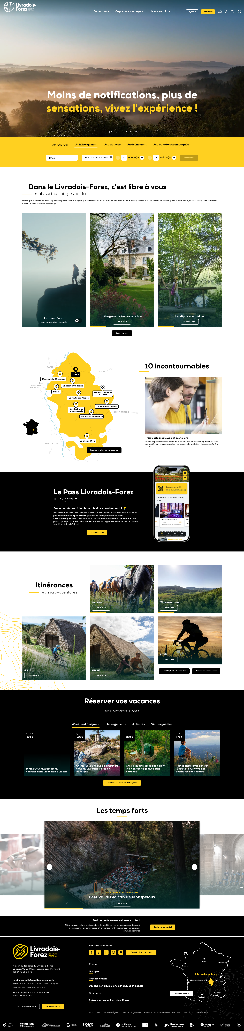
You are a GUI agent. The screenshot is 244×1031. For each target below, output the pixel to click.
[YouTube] (120, 952)
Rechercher (189, 158)
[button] (101, 12)
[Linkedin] (106, 952)
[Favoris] (233, 12)
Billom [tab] (22, 984)
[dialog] (141, 952)
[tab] (86, 145)
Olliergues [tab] (54, 984)
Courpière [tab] (30, 984)
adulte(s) (133, 157)
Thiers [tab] (38, 984)
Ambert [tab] (15, 984)
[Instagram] (113, 952)
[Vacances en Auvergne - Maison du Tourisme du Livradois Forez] (20, 7)
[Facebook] (91, 952)
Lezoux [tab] (45, 984)
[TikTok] (98, 952)
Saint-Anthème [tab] (19, 988)
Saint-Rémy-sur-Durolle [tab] (36, 988)
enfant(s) (165, 157)
